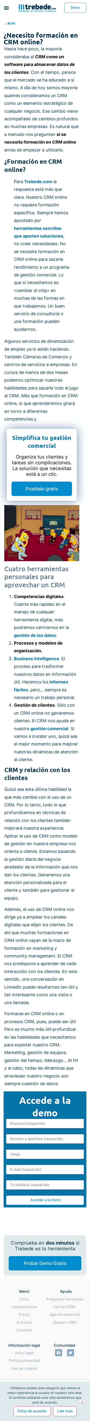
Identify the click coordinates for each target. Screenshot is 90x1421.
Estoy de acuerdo (32, 1411)
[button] (6, 8)
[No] (82, 1401)
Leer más (65, 1411)
